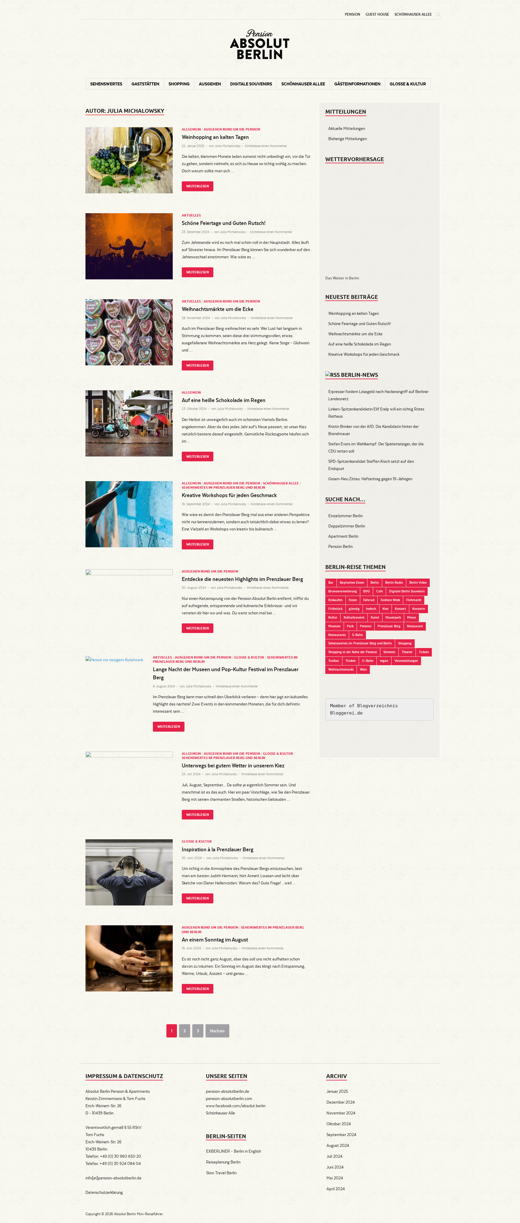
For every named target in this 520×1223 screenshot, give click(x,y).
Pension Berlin (340, 546)
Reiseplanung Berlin (223, 1162)
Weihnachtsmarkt (341, 669)
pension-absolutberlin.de (227, 1091)
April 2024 (336, 1188)
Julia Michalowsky (227, 146)
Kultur (332, 617)
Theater (407, 652)
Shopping (179, 84)
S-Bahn (357, 635)
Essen (353, 600)
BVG (366, 591)
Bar (330, 582)
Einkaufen (335, 600)
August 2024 (338, 1145)
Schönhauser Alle (220, 1113)
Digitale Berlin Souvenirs (407, 591)
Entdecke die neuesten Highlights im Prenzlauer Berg (242, 579)
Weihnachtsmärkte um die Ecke (217, 309)
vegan (384, 661)
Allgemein (191, 129)
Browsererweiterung (342, 591)
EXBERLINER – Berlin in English (233, 1151)
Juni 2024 (335, 1167)
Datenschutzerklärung (104, 1192)
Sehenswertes (106, 84)
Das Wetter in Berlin (342, 278)
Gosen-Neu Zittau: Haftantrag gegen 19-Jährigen (370, 478)
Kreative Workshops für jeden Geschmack (229, 495)
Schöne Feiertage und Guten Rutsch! (223, 223)
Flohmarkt (413, 600)
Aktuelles (191, 215)
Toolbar (333, 661)
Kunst (375, 617)
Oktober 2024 (339, 1123)
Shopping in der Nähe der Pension (352, 652)
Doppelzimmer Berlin (346, 526)
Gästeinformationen (357, 84)
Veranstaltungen (406, 661)
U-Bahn (367, 661)
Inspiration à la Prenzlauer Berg (217, 849)
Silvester (389, 652)
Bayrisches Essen (352, 582)
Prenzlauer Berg (389, 626)
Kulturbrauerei (354, 617)
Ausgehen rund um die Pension (232, 129)
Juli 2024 (334, 1156)
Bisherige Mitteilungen (347, 138)
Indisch (371, 609)
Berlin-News (359, 375)
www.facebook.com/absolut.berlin (235, 1105)
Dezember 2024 (341, 1102)
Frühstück (335, 609)
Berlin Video (418, 582)
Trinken (350, 661)
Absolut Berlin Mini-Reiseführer (138, 1214)
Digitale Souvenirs (251, 84)
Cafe (379, 591)
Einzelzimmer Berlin (345, 515)
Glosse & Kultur (408, 84)
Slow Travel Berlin (221, 1172)
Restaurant (415, 626)
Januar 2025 (337, 1091)
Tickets (424, 652)
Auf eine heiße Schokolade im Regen (223, 400)
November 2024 (341, 1113)
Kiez (385, 609)
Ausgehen (210, 84)
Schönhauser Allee (413, 14)
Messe (411, 617)
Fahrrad (368, 600)
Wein (363, 669)
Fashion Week (390, 600)
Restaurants (337, 635)
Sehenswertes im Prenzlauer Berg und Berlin (223, 487)
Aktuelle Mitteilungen (346, 128)
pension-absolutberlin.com (229, 1098)
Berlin (374, 582)
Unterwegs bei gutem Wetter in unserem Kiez (233, 765)
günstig (354, 609)
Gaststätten (145, 84)
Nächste (217, 1030)
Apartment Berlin (343, 536)
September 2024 (341, 1134)
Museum (334, 626)
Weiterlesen (195, 184)
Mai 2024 (335, 1177)
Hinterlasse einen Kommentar (266, 146)
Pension (352, 14)
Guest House (377, 14)
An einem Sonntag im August (215, 939)
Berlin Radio (394, 582)
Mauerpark (393, 617)
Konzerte (418, 609)
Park (350, 626)
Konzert (400, 609)
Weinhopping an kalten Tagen (215, 137)
